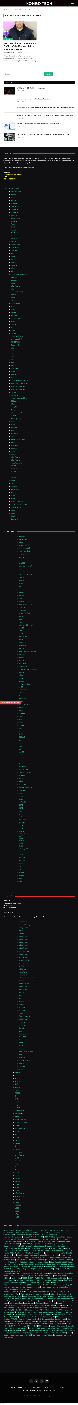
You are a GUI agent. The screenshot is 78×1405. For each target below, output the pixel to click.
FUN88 (49, 1230)
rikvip (19, 1253)
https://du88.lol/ (16, 318)
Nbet (13, 513)
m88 (20, 619)
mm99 (21, 998)
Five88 (6, 1312)
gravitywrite (8, 1337)
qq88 (35, 1237)
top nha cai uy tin (21, 1328)
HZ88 (57, 1232)
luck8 (21, 634)
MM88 (25, 1323)
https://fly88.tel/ (37, 1317)
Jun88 (27, 1289)
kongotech (50, 1396)
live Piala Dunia (42, 1273)
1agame (14, 410)
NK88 (17, 1117)
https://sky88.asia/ (10, 1310)
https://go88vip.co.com (27, 849)
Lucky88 (21, 1248)
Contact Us (48, 1387)
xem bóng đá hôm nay (65, 1298)
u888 (46, 1237)
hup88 (70, 1264)
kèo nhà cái (15, 354)
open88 (6, 1294)
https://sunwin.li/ (16, 463)
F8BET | (25, 1230)
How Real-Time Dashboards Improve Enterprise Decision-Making (39, 123)
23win (40, 1312)
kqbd (24, 1321)
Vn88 (17, 1190)
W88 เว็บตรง (19, 1155)
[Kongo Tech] (39, 3)
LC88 (17, 1208)
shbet (13, 371)
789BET (14, 301)
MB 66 (21, 616)
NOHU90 (57, 1276)
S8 (15, 1321)
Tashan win (15, 247)
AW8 (13, 1239)
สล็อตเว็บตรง (15, 286)
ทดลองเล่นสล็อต (24, 684)
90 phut (18, 1298)
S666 (17, 1137)
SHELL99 (55, 1241)
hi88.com (23, 1264)
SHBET (21, 592)
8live (28, 1273)
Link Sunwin (55, 1333)
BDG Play (22, 784)
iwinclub (46, 1308)
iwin (14, 1255)
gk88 (21, 814)
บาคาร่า (13, 306)
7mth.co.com (57, 1280)
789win (21, 981)
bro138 (63, 1333)
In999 (13, 227)
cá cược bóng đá (9, 1333)
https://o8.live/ (32, 1319)
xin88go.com (32, 1257)
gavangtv (22, 823)
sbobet (54, 1278)
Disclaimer (59, 1387)
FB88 (68, 1314)
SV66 (21, 799)
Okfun (5, 1232)
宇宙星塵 (14, 1319)
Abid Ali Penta (9, 52)
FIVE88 (16, 1264)
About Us (36, 1387)
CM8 (13, 483)
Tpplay (13, 224)
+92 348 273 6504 (10, 179)
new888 (22, 563)
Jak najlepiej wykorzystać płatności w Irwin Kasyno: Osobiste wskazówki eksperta (45, 107)
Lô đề (30, 1314)
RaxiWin (14, 221)
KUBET (47, 1239)
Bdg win (18, 1105)
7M (12, 436)
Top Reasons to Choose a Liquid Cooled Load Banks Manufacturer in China (43, 134)
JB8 (4, 1239)
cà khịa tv (64, 1296)
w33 (21, 1303)
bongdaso (22, 654)
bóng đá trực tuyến (64, 1294)
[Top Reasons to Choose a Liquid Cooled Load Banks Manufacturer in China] (9, 137)
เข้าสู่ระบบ (22, 610)
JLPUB (21, 1308)
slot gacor (14, 395)
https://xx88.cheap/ (37, 1323)
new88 (21, 628)
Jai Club (13, 256)
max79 (12, 1312)
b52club (30, 1287)
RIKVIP (21, 660)
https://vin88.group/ (26, 625)
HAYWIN (14, 469)
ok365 (64, 1305)
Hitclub (13, 374)
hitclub (30, 1253)
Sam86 (46, 1248)
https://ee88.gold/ (29, 1312)
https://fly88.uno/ (10, 1248)
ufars (67, 1230)
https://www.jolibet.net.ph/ (63, 1267)
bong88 (6, 1250)
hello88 (21, 995)
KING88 (14, 427)
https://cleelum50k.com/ (19, 274)
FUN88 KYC (25, 1244)
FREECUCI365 (16, 1250)
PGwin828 (22, 826)
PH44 (27, 1308)
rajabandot (22, 969)
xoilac (40, 1248)
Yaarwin (13, 230)
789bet (14, 401)
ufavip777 (64, 1255)
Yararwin (14, 236)
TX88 (22, 1273)
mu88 (21, 836)
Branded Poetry (24, 925)
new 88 (21, 595)
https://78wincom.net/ (63, 1310)
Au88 (21, 584)
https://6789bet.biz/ (11, 1305)
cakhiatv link (23, 666)
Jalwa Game (15, 244)
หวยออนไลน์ (28, 1237)
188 (12, 363)
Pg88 (13, 1260)
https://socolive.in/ (25, 575)
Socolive (7, 1246)
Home (13, 1387)
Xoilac (39, 1321)
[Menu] (72, 3)
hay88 (13, 333)
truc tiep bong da (45, 1301)
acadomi (18, 1113)
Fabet (11, 1267)
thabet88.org (31, 1241)
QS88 (21, 761)
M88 (34, 1321)
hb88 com (40, 1244)
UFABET (14, 312)
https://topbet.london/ (31, 1239)
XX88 (13, 495)
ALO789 (18, 1205)
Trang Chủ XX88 (26, 1305)
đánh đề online (14, 1276)
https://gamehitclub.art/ (50, 1287)
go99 (5, 1262)
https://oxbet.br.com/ (64, 1250)
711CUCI (22, 1007)
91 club (17, 1273)
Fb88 (17, 1090)
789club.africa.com (43, 1280)
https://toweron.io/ (10, 1308)
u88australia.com (48, 1250)
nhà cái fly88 (23, 663)
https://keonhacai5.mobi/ (35, 1246)
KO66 (21, 796)
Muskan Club (16, 233)
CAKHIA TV (23, 713)
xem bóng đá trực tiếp (37, 1296)
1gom (19, 1255)
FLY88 (47, 1317)
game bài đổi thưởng (18, 439)
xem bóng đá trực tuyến (19, 383)
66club (13, 365)
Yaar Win (22, 775)
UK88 (22, 1292)
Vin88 (67, 1269)
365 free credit (34, 1285)
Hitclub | (19, 1230)
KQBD (21, 696)
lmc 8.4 (44, 1278)
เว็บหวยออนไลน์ (16, 339)
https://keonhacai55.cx (19, 398)
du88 (56, 1269)
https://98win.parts (26, 1310)
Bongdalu (14, 433)
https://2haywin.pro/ (26, 1052)
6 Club (21, 778)
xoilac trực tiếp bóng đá (40, 1294)
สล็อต (13, 268)
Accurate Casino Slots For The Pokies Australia (33, 99)
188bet (68, 1248)
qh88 (65, 1285)
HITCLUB (22, 802)
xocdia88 (48, 1267)
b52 (20, 1054)
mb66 (37, 1264)
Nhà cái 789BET (24, 554)
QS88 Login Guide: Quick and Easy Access (31, 88)
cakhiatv (22, 1057)
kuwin (13, 498)
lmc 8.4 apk (63, 1273)
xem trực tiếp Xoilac (18, 386)
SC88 (36, 1305)
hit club (21, 581)
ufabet (21, 681)
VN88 (21, 687)
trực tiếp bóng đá (26, 1269)
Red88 (17, 1267)
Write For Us (49, 1390)
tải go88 (33, 1308)
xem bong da (51, 1298)
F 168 (21, 1013)
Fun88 (13, 472)
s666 (64, 1262)
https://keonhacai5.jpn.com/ (14, 1241)
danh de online (8, 1328)
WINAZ (21, 710)
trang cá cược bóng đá (47, 1292)
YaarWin (14, 265)
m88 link (22, 672)
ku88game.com (24, 704)
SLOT (17, 1131)
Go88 (21, 846)
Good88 (18, 1161)
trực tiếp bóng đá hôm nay (28, 1301)
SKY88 (62, 1241)
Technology (8, 39)
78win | (17, 1232)
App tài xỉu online (25, 1060)
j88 (54, 1328)
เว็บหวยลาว (23, 1034)
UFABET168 (23, 1022)
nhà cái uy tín (60, 1253)
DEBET (68, 1241)
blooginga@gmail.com (12, 174)
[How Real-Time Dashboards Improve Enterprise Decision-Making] (9, 126)
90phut (24, 1298)
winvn (21, 622)
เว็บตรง (21, 934)
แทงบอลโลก (15, 1294)
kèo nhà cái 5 (19, 1196)
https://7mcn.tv (56, 1285)
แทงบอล (14, 277)
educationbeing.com (26, 787)
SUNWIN (54, 1239)
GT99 (17, 1262)
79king (52, 1237)
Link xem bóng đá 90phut (28, 669)
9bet (13, 357)
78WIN (21, 601)
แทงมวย (61, 1230)
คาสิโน (13, 295)
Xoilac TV (46, 1321)
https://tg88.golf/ (21, 1122)
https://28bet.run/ (58, 1260)
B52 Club (24, 1262)
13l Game (22, 790)
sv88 (48, 1260)
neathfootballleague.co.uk (12, 1237)
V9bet (21, 838)
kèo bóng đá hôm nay (66, 1330)
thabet (21, 642)
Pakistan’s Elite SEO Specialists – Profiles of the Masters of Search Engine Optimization (19, 46)
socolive (37, 1253)
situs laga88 (15, 445)
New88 (13, 1278)
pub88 (33, 1273)
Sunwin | (6, 1230)
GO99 (17, 1202)
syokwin (22, 817)
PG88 (13, 377)
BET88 (18, 1312)
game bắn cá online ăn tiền (60, 1308)
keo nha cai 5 (29, 1303)
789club (14, 324)
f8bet (21, 1048)
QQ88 (13, 510)
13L (12, 253)
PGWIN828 (36, 1335)
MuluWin (14, 203)
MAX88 (65, 1276)
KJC (12, 492)
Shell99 (21, 1028)
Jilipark (21, 793)
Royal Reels (15, 345)
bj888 (21, 1043)
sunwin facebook (44, 1241)
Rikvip (66, 1239)
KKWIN (13, 466)
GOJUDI (43, 1230)
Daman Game (16, 191)
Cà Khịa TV (44, 1285)
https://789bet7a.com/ (19, 504)
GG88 (17, 1303)
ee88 (13, 442)
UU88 (17, 1211)
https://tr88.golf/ (21, 1119)
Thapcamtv (23, 820)
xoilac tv (53, 1294)
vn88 (29, 1321)
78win (13, 404)
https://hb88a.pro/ (25, 566)
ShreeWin (14, 209)
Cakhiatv (17, 1314)
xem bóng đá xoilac (58, 1321)
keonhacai (54, 1326)
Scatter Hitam (24, 951)
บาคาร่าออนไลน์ (24, 551)
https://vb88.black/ (17, 336)
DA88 (50, 1269)
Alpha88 (14, 448)
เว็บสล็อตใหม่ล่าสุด (17, 292)
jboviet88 (22, 1037)
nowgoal (25, 1255)
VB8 (48, 1333)
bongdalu (22, 648)
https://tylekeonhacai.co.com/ (15, 1285)
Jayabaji (18, 1081)
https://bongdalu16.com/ (27, 651)
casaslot (60, 1292)
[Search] (5, 3)
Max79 (12, 1244)
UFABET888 (15, 342)
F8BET (13, 422)
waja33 (26, 1282)
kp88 (44, 1335)
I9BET (60, 1239)
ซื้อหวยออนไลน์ (24, 984)
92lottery (14, 368)
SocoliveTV (14, 1269)
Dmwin (13, 242)
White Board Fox (16, 1323)
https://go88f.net (35, 1262)
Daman (13, 259)
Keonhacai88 (55, 1257)
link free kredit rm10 (22, 1128)
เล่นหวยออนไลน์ (24, 548)
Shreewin (22, 536)
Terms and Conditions (32, 1390)
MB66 (49, 1264)
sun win (42, 1333)
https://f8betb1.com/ (26, 604)
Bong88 (14, 315)
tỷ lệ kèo (30, 1276)
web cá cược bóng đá (25, 1333)
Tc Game (14, 250)
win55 (17, 1134)
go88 (13, 327)
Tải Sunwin (14, 1292)
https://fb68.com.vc (36, 1267)
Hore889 (6, 1319)
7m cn (31, 1328)
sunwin (13, 283)
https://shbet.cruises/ (26, 978)
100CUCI (22, 1004)
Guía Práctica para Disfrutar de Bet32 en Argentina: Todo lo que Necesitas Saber (45, 115)
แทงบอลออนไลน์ (24, 545)
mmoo (21, 587)
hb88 (21, 1317)
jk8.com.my (58, 1244)
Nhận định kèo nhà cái (64, 1317)
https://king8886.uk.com (19, 380)
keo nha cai (56, 1264)
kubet (34, 1326)
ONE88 (41, 1257)
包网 (16, 1084)
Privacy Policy (24, 1387)
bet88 (40, 1237)
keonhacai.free (51, 1246)
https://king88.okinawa (44, 1310)
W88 (68, 1323)
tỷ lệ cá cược (50, 1253)
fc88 (20, 589)
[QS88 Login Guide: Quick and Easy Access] (9, 91)
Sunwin (21, 1040)
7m (43, 1253)
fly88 (56, 1230)
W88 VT (14, 360)
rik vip (41, 1319)
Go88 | (13, 1230)
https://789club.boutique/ (13, 1289)
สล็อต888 (22, 699)
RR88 (13, 481)
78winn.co (22, 646)
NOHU (17, 1199)
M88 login (18, 1152)
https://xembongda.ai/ (37, 1298)
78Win (21, 678)
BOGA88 (24, 1267)
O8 (49, 1278)
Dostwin (14, 262)
